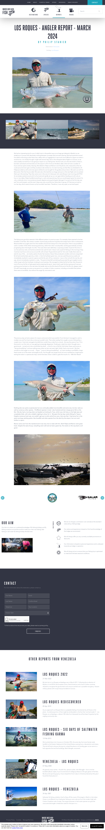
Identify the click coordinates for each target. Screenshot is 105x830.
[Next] (102, 498)
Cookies (18, 820)
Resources (62, 2)
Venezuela (56, 46)
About (35, 2)
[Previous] (2, 498)
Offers (54, 2)
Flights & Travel (44, 2)
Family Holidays (73, 2)
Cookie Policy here (17, 828)
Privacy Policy (10, 820)
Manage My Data (28, 820)
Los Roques (55, 50)
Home (29, 2)
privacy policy (44, 625)
